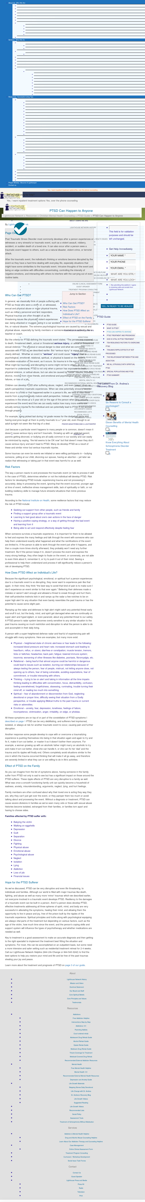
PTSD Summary (113, 375)
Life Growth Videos (32, 166)
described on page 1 (15, 721)
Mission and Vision (23, 8)
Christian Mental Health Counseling (29, 137)
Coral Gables (38, 74)
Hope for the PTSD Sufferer (77, 321)
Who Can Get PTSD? (74, 303)
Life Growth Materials (24, 154)
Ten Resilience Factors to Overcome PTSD (123, 344)
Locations (20, 68)
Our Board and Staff (24, 11)
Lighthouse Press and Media (27, 23)
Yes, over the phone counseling (86, 190)
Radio (27, 29)
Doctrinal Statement (24, 14)
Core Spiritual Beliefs (76, 995)
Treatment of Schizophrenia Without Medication (77, 1122)
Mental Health (77, 1064)
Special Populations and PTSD (120, 371)
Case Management (24, 51)
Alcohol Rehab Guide (33, 120)
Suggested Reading (32, 168)
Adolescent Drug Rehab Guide (36, 117)
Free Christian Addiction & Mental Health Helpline (34, 43)
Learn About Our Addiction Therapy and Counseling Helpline (47, 48)
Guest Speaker (22, 57)
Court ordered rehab (32, 114)
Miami (36, 83)
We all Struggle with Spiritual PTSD (120, 366)
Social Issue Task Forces (26, 65)
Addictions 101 (30, 108)
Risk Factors (69, 306)
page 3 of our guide (75, 965)
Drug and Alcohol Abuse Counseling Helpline (41, 45)
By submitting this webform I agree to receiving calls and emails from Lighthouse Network (122, 287)
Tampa (36, 88)
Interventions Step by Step (34, 105)
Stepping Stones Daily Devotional (37, 157)
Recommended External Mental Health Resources (43, 145)
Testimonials (21, 37)
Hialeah (36, 77)
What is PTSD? (113, 328)
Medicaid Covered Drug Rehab (36, 131)
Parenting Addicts (31, 111)
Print (27, 34)
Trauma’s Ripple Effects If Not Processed (120, 352)
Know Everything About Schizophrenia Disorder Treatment (117, 446)
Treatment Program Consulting (28, 60)
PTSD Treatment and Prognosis (121, 335)
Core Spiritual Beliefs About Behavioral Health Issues (36, 17)
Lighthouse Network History (27, 6)
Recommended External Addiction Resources (41, 134)
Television (29, 31)
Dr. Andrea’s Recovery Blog (35, 163)
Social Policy (21, 177)
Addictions (20, 100)
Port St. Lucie (39, 86)
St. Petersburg (39, 94)
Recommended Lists (24, 174)
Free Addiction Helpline (33, 102)
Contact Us (77, 1173)
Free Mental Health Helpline (35, 140)
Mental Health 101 (32, 143)
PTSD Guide (29, 151)
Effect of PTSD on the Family (77, 317)
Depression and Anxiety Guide (36, 148)
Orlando (37, 91)
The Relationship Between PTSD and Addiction (122, 359)
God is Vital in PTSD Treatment (120, 339)
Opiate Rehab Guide (32, 122)
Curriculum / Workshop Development (30, 63)
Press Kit (28, 26)
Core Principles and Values (26, 20)
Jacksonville (38, 80)
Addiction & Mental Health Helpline (76, 1134)
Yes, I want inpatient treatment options (61, 190)
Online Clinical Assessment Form (37, 54)
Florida (27, 71)
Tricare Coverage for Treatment (36, 128)
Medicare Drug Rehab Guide (35, 125)
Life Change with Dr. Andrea (35, 160)
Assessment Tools (23, 180)
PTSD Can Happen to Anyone (119, 332)
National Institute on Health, (36, 500)
